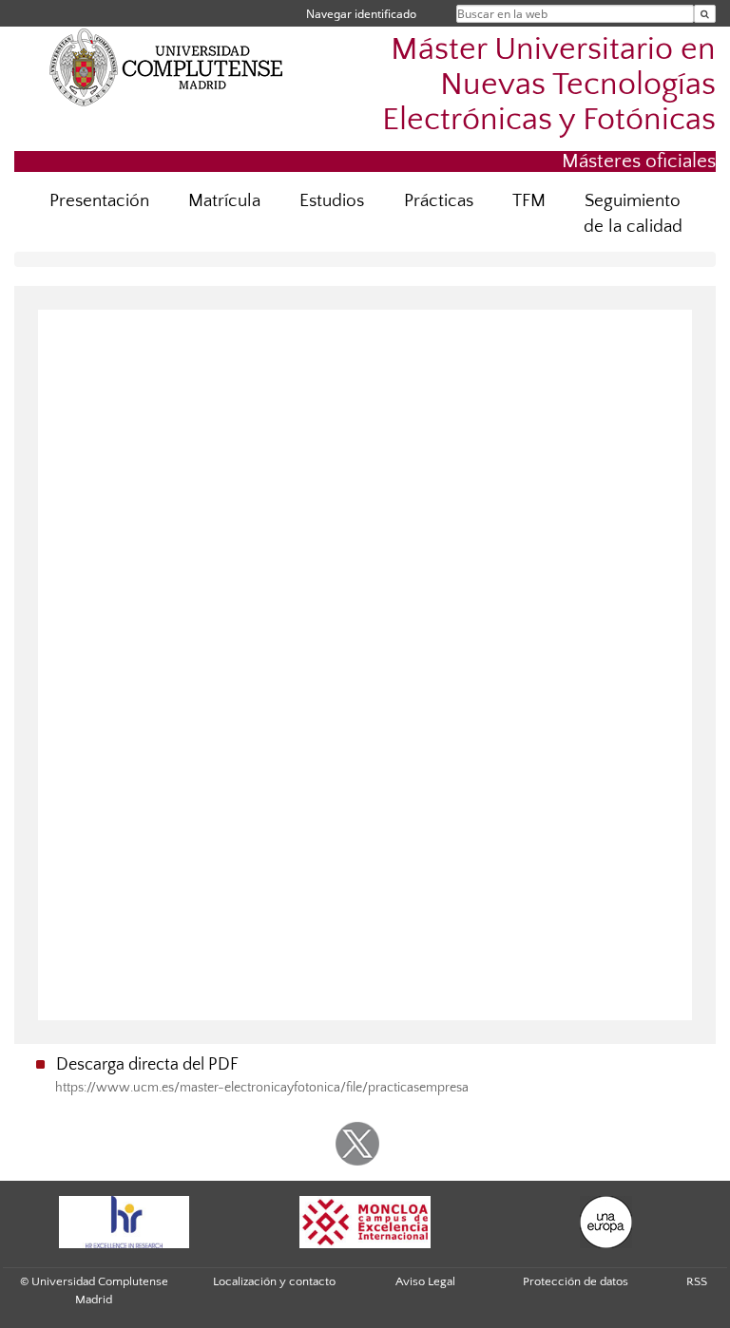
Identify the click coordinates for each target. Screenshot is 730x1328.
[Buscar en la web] (705, 14)
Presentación (99, 201)
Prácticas (438, 201)
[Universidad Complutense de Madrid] (166, 66)
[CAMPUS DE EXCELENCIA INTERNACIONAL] (365, 1222)
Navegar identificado (361, 14)
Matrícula (224, 201)
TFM (529, 201)
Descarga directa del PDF (147, 1064)
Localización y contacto (274, 1281)
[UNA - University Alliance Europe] (606, 1222)
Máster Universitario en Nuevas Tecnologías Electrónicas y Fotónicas (549, 85)
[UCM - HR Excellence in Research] (123, 1222)
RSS (696, 1281)
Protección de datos (575, 1281)
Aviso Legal (425, 1281)
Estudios (331, 201)
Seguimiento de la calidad (633, 214)
